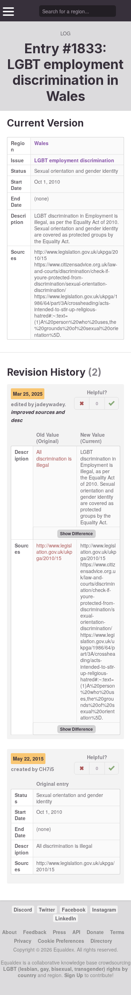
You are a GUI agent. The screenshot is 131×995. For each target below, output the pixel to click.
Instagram (104, 909)
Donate (95, 931)
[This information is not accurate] (81, 403)
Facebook (74, 909)
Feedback (34, 931)
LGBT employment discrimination (74, 160)
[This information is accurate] (111, 403)
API (76, 931)
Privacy (22, 940)
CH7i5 (46, 769)
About (9, 931)
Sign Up (73, 975)
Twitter (47, 909)
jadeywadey (50, 404)
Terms (117, 931)
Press (59, 931)
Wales (65, 96)
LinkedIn (65, 918)
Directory (101, 940)
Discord (23, 909)
